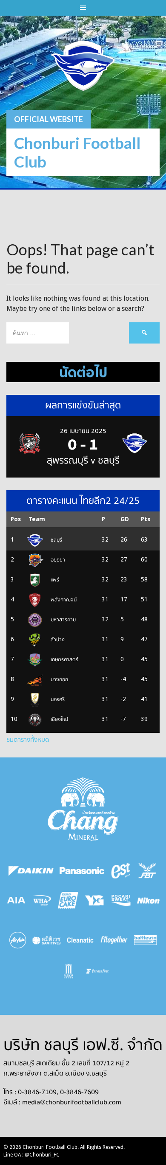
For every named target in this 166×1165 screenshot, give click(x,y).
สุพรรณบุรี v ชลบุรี (83, 460)
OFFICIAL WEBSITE (48, 119)
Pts (145, 519)
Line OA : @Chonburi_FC (31, 1155)
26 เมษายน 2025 (83, 431)
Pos (16, 519)
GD (124, 519)
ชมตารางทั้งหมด (27, 740)
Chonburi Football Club (77, 152)
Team (37, 519)
